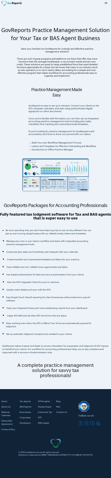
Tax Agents (25, 401)
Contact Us (61, 412)
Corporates (25, 418)
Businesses (25, 412)
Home (4, 401)
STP (40, 418)
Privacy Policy (8, 430)
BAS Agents (25, 407)
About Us (6, 407)
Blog (58, 401)
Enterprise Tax (45, 412)
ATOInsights (44, 401)
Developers (25, 423)
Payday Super (45, 407)
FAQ (58, 407)
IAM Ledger (43, 423)
